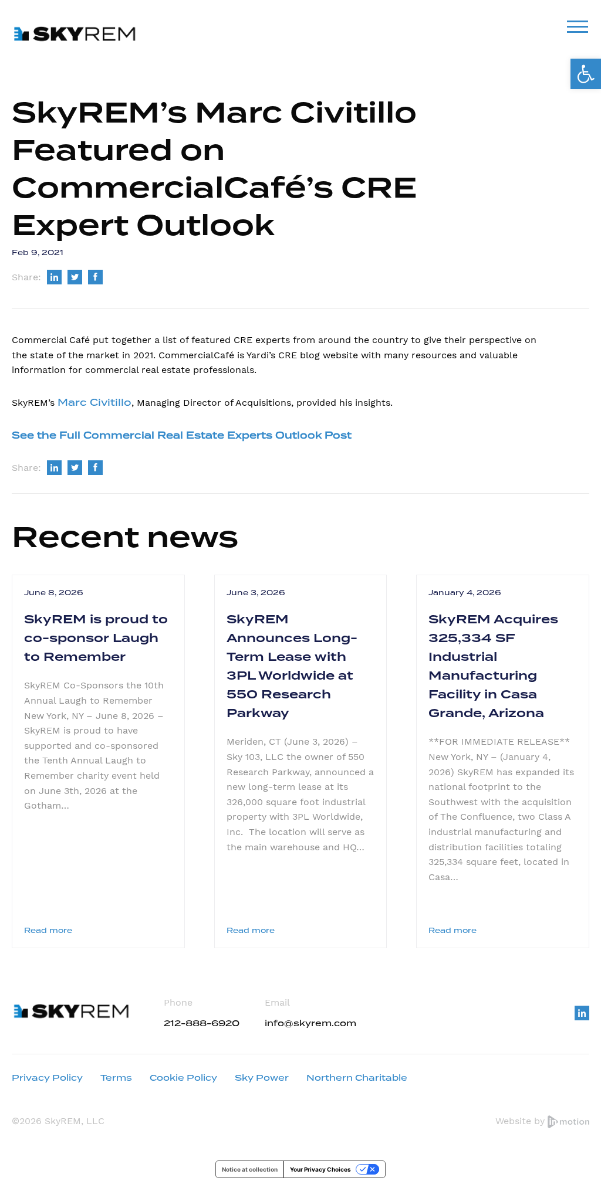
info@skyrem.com (310, 1023)
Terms (116, 1077)
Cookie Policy (183, 1077)
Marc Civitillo (94, 402)
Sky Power (262, 1077)
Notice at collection (250, 1169)
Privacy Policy (47, 1077)
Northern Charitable (356, 1077)
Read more (48, 930)
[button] (585, 74)
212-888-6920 (201, 1023)
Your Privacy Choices (320, 1169)
